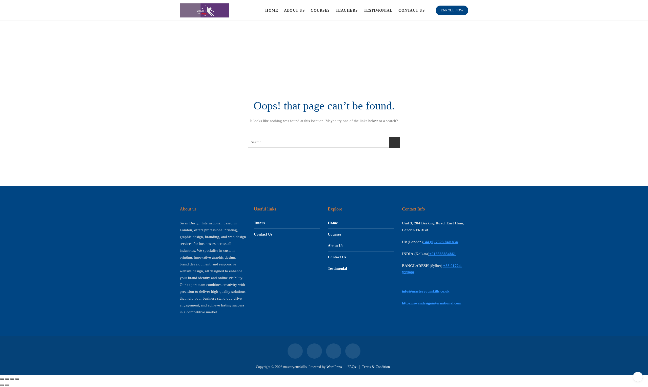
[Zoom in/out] (2, 379)
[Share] (12, 379)
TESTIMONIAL (378, 10)
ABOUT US (294, 10)
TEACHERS (347, 10)
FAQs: (352, 367)
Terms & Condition (376, 367)
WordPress (334, 367)
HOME (271, 10)
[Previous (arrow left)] (2, 385)
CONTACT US (411, 10)
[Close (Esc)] (17, 379)
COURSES (320, 10)
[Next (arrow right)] (7, 385)
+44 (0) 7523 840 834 (440, 242)
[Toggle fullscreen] (7, 379)
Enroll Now (452, 10)
